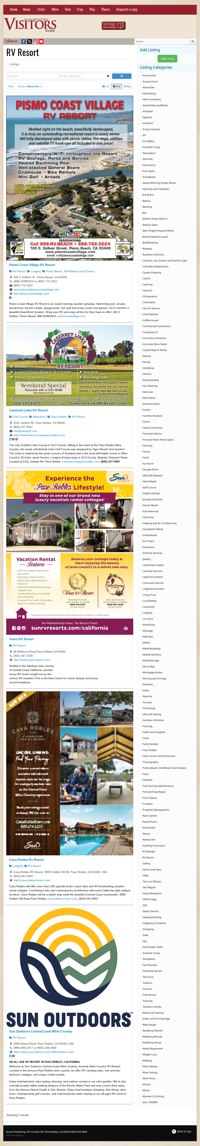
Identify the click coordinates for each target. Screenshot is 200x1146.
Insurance (148, 547)
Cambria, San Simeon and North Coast (165, 260)
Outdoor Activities (153, 720)
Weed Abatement (153, 1048)
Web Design (149, 1024)
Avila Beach (149, 177)
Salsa (145, 875)
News (27, 10)
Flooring (147, 445)
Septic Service (150, 911)
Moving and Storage (154, 678)
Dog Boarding (151, 380)
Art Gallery (149, 141)
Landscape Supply (153, 565)
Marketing (149, 624)
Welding (147, 1060)
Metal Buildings (152, 648)
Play (92, 10)
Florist (146, 451)
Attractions (39, 416)
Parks (146, 738)
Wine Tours (149, 1078)
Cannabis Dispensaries (156, 266)
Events (146, 409)
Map (128, 86)
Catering (148, 284)
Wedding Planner (153, 1030)
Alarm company (152, 99)
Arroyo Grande (151, 129)
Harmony (148, 517)
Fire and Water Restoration (158, 439)
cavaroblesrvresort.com (62, 898)
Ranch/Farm (150, 821)
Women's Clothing (153, 1096)
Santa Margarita (152, 893)
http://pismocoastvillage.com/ (31, 293)
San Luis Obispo (152, 881)
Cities (41, 10)
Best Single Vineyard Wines (158, 230)
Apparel (147, 117)
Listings (14, 64)
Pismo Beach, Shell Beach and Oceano (70, 271)
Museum (148, 684)
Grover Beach (150, 505)
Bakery (147, 201)
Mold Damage (151, 660)
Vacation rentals (152, 1006)
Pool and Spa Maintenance (158, 786)
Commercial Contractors (157, 326)
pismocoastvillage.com (72, 316)
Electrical (148, 392)
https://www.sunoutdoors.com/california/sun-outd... (44, 1051)
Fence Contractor (153, 427)
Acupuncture (150, 81)
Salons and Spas (152, 869)
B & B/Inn (148, 195)
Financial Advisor (152, 433)
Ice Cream (148, 541)
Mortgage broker (153, 672)
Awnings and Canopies (156, 189)
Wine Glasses (150, 1066)
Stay (80, 10)
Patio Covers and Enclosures (159, 756)
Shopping (148, 929)
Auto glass (149, 171)
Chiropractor (150, 296)
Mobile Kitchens (152, 654)
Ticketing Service (152, 971)
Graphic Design (151, 493)
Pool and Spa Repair (154, 791)
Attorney (148, 159)
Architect (148, 123)
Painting (147, 726)
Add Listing (167, 58)
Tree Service (149, 994)
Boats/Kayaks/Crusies (155, 236)
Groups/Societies (152, 499)
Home (14, 10)
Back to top (184, 1131)
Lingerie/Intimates (153, 589)
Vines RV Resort (21, 639)
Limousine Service (153, 583)
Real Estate (149, 827)
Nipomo (147, 696)
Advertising (149, 93)
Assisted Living (151, 147)
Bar (144, 213)
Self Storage (149, 899)
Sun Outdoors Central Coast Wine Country (40, 1031)
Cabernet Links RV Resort (28, 410)
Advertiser (148, 87)
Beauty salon (150, 224)
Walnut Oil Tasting (153, 1012)
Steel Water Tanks (153, 947)
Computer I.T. (150, 332)
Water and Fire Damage (156, 1018)
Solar (145, 935)
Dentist (147, 356)
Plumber (148, 780)
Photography (150, 762)
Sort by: (28, 86)
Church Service (151, 308)
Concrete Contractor (154, 338)
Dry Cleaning (150, 386)
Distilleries (148, 368)
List (107, 86)
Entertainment (151, 404)
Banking (147, 206)
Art (144, 135)
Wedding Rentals (152, 1036)
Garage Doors (151, 469)
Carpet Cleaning (152, 272)
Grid (117, 86)
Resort (146, 833)
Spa (145, 941)
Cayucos (147, 290)
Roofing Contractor (154, 845)
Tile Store (148, 977)
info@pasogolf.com (25, 431)
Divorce (147, 374)
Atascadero (149, 153)
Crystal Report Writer (155, 350)
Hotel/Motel (150, 535)
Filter (11, 86)
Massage (148, 630)
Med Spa (148, 636)
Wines (146, 1090)
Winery (147, 1084)
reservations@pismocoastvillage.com (36, 289)
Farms (146, 421)
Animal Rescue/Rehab (155, 105)
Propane (148, 803)
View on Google (14, 1135)
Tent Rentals (150, 965)
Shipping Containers (154, 923)
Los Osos (148, 618)
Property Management (156, 809)
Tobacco (147, 983)
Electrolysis (149, 397)
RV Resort (19, 271)
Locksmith (149, 607)
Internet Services (152, 553)
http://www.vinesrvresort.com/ (31, 659)
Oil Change (149, 708)
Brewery (147, 248)
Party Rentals (150, 744)
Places (105, 10)
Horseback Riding (153, 529)
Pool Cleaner (150, 798)
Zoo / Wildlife (150, 1102)
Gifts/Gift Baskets (152, 475)
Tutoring (148, 1001)
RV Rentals (149, 851)
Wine (55, 10)
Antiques (148, 111)
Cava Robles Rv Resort (26, 859)
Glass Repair (150, 481)
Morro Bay (149, 666)
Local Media (149, 600)
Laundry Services (152, 571)
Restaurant (149, 839)
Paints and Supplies (154, 732)
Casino (146, 278)
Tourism (147, 989)
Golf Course (20, 416)
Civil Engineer (150, 314)
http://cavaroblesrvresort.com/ (31, 880)
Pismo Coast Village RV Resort (32, 265)
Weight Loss (150, 1054)
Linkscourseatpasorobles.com (80, 461)
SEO (145, 905)
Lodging (35, 271)
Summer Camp (151, 953)
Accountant (149, 75)
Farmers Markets (152, 415)
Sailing (146, 863)
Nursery (147, 702)
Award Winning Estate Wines (159, 183)
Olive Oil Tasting (152, 714)
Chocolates (149, 302)
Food (146, 457)
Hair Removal (150, 511)
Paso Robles (58, 416)
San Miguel (149, 887)
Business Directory (153, 254)
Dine (68, 10)
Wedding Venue (152, 1042)
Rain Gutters (150, 815)
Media (146, 642)
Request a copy (127, 10)
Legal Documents (153, 577)
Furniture (148, 463)
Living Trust (149, 595)
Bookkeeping (150, 242)
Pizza (145, 774)
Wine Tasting (150, 1072)
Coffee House (150, 320)
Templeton (149, 959)
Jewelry (147, 559)
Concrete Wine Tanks (155, 344)
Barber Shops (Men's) (155, 218)
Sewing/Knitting (152, 917)
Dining (146, 362)
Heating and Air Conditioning (160, 523)
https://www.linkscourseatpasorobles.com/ (39, 435)
